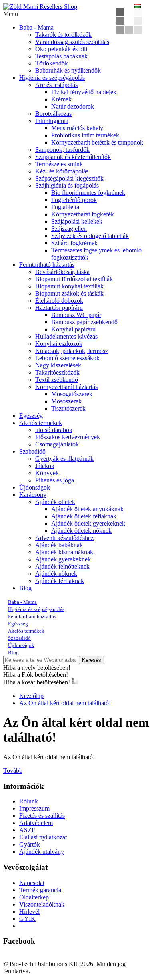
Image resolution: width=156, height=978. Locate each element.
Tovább (12, 770)
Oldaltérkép (34, 897)
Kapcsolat (31, 882)
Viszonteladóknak (41, 904)
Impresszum (34, 808)
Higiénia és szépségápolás (52, 77)
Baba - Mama (36, 27)
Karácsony (32, 494)
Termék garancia (40, 890)
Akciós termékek (40, 422)
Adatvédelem (36, 822)
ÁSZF (27, 830)
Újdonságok (34, 487)
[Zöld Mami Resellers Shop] (40, 6)
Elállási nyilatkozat (43, 837)
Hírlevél (29, 911)
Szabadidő (32, 451)
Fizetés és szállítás (42, 815)
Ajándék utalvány (41, 851)
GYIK (27, 918)
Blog (25, 588)
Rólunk (28, 801)
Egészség (31, 415)
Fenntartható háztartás (46, 264)
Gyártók (29, 844)
